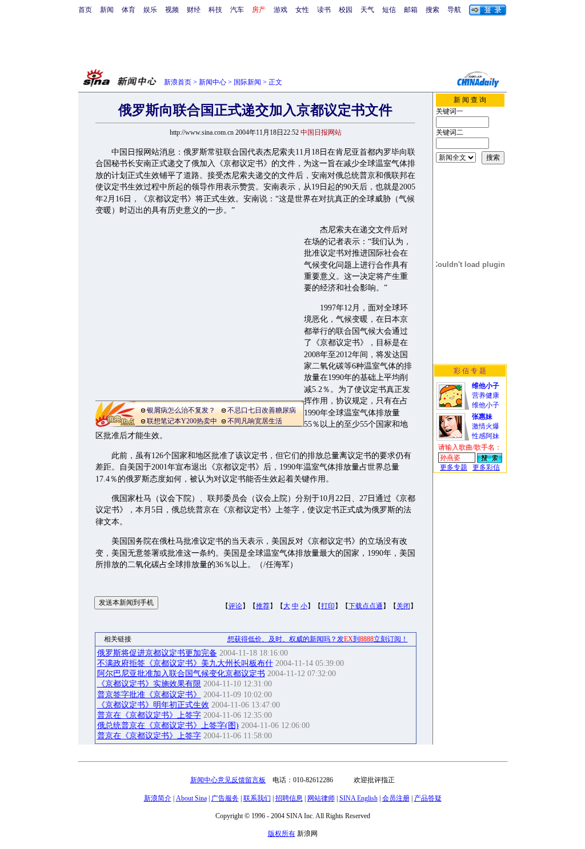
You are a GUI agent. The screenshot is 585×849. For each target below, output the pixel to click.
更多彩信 (486, 467)
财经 (194, 10)
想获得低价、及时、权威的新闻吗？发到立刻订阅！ (317, 639)
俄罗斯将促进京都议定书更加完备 (157, 653)
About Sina (191, 798)
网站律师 (321, 798)
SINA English (358, 798)
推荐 (263, 606)
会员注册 (396, 798)
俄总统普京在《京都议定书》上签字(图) (168, 725)
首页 (85, 10)
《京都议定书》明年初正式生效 (153, 705)
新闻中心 (212, 82)
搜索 (432, 10)
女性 (302, 10)
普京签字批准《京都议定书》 (149, 694)
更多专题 (453, 467)
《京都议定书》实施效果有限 (149, 684)
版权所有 (281, 834)
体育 (128, 10)
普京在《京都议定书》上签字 (149, 715)
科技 (215, 10)
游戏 (280, 10)
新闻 (107, 10)
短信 (389, 10)
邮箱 (411, 10)
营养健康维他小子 (485, 395)
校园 (345, 10)
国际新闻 (247, 82)
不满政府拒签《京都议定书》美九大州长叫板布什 (185, 663)
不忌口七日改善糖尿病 (261, 410)
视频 (172, 10)
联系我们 (257, 798)
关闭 (403, 606)
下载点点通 (365, 606)
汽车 (237, 10)
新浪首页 (177, 82)
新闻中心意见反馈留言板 (228, 780)
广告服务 (225, 798)
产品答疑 (428, 798)
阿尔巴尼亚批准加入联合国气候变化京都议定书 (181, 673)
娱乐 (150, 10)
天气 (367, 10)
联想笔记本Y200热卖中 (182, 421)
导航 (454, 10)
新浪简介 (157, 798)
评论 (235, 606)
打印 (328, 606)
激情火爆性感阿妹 (485, 426)
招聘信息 (289, 798)
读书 (324, 10)
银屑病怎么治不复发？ (181, 410)
